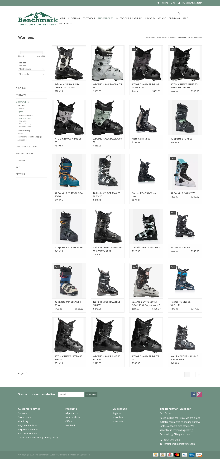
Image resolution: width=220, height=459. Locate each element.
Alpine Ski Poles (25, 127)
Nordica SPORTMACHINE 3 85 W (106, 303)
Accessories (22, 140)
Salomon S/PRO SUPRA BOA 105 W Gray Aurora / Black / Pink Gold (146, 303)
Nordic (20, 133)
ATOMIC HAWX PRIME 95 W (68, 140)
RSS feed (70, 425)
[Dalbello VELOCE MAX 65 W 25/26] (107, 172)
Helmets (21, 105)
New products (72, 417)
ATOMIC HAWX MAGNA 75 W (107, 86)
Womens (197, 37)
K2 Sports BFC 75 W (181, 138)
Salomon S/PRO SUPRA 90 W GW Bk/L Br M (107, 249)
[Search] (179, 13)
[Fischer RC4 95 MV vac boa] (146, 172)
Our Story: (23, 421)
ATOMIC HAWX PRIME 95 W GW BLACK (145, 86)
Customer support (27, 433)
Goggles (21, 108)
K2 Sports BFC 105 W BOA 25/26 (69, 195)
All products (71, 413)
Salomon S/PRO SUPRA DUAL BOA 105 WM (67, 86)
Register (116, 413)
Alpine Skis (23, 121)
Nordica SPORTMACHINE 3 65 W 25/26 (184, 358)
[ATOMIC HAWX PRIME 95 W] (69, 117)
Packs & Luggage (155, 18)
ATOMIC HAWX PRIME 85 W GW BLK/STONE (184, 86)
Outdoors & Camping (129, 18)
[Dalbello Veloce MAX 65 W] (146, 226)
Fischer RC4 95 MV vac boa (144, 195)
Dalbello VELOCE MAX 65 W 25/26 (106, 195)
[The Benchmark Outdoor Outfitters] (38, 18)
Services (22, 413)
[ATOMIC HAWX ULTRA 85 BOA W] (69, 335)
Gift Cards (65, 23)
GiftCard (20, 174)
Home (62, 18)
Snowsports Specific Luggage (30, 137)
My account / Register (192, 2)
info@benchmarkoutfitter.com (180, 443)
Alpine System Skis (26, 115)
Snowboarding (24, 130)
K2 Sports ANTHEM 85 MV (69, 247)
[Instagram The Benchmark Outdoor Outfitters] (199, 394)
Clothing (74, 18)
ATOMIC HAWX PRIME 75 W (145, 358)
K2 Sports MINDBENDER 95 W (68, 303)
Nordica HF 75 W (141, 138)
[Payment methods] (155, 454)
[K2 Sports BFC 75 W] (185, 117)
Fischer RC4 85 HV (180, 247)
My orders (117, 417)
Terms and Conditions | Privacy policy (38, 437)
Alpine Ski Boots (183, 37)
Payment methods (28, 425)
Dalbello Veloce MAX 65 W (146, 247)
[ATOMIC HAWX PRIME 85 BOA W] (107, 335)
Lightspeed (85, 454)
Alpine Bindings (25, 124)
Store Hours (24, 417)
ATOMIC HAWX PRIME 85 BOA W (106, 358)
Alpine (170, 37)
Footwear (88, 18)
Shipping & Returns (28, 429)
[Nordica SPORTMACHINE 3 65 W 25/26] (185, 335)
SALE (185, 18)
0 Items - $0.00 (168, 2)
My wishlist (118, 421)
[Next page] (199, 374)
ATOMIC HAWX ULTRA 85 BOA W (68, 358)
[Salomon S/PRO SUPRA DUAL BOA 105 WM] (69, 63)
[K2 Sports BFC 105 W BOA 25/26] (69, 172)
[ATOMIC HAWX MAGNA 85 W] (107, 117)
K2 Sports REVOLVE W (183, 193)
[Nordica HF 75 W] (146, 117)
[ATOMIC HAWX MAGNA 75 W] (107, 63)
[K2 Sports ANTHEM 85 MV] (69, 226)
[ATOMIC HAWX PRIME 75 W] (146, 335)
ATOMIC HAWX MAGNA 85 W (107, 140)
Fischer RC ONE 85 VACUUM (181, 303)
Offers (68, 421)
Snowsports (105, 18)
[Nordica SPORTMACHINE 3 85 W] (107, 280)
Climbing (174, 18)
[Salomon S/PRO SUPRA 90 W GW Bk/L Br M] (107, 226)
